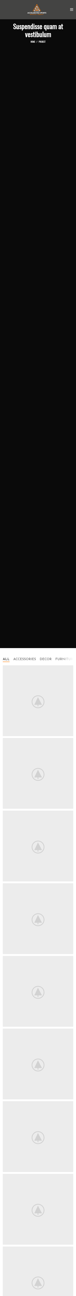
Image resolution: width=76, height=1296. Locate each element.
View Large (70, 668)
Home (33, 41)
